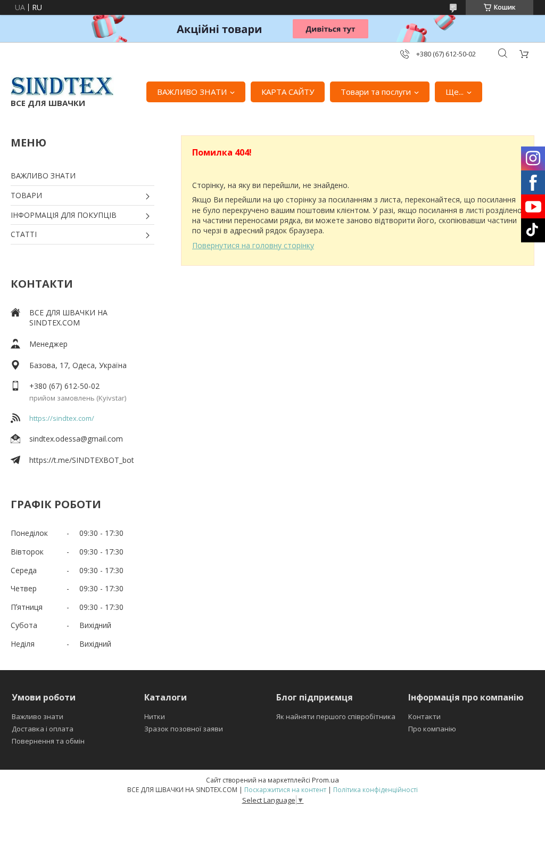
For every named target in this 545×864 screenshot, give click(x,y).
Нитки (154, 716)
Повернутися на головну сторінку (253, 245)
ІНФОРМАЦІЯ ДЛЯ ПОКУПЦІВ (64, 215)
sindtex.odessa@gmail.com (76, 439)
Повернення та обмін (48, 741)
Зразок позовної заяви (183, 728)
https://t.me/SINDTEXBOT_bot (81, 460)
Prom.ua (325, 780)
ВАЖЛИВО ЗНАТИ (192, 91)
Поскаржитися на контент (285, 789)
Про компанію (432, 728)
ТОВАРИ (26, 195)
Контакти (424, 716)
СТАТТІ (24, 234)
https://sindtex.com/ (61, 418)
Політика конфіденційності (375, 789)
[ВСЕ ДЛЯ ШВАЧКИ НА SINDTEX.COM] (62, 86)
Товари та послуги (376, 91)
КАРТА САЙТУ (287, 91)
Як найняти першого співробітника (335, 716)
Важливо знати (37, 716)
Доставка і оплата (42, 728)
